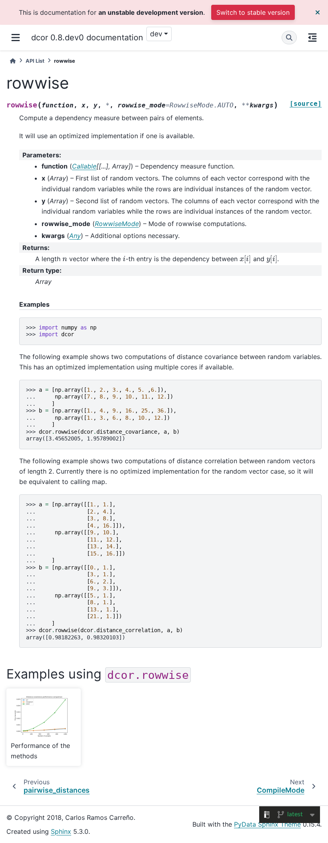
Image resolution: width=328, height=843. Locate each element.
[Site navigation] (15, 37)
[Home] (13, 61)
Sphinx (61, 831)
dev (156, 34)
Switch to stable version (253, 12)
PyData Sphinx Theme (267, 824)
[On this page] (312, 37)
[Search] (289, 37)
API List (35, 61)
